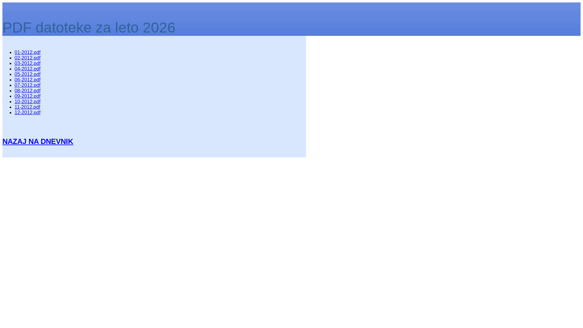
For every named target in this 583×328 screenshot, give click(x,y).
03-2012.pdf (27, 63)
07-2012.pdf (27, 85)
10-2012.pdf (27, 101)
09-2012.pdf (27, 96)
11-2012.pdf (27, 107)
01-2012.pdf (27, 52)
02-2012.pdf (27, 57)
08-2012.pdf (27, 90)
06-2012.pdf (27, 79)
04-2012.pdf (27, 68)
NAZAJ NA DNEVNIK (37, 141)
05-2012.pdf (27, 74)
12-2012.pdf (27, 112)
